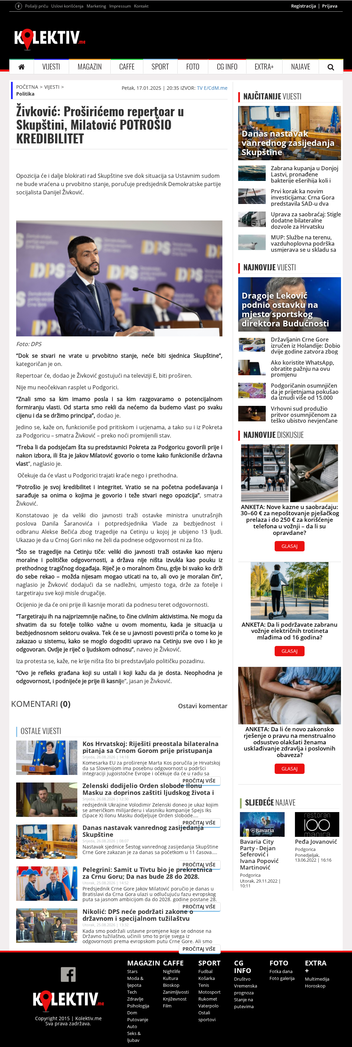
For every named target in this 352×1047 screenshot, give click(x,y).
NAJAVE (300, 67)
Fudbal (205, 971)
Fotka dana (281, 971)
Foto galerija (282, 978)
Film (167, 1006)
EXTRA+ (264, 67)
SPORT (160, 67)
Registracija (303, 6)
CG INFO (227, 67)
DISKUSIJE (273, 435)
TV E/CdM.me (212, 88)
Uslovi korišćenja (67, 6)
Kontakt (141, 6)
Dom (132, 1013)
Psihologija (138, 1006)
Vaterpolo (208, 1006)
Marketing (96, 6)
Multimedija (317, 979)
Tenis (203, 985)
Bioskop (171, 985)
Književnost (175, 999)
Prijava (330, 6)
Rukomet (207, 999)
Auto (132, 1026)
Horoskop (315, 986)
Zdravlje (135, 999)
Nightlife (171, 971)
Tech (132, 992)
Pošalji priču (36, 6)
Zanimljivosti (176, 992)
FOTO (192, 67)
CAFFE (126, 67)
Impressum (120, 6)
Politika (25, 93)
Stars (132, 971)
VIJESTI (51, 67)
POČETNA (27, 87)
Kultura (170, 978)
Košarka (206, 978)
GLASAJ (290, 546)
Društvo (242, 979)
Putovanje (137, 1019)
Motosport (209, 992)
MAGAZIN (90, 67)
